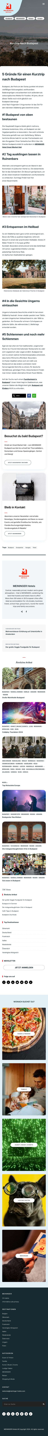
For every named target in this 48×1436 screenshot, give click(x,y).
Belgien (4, 1313)
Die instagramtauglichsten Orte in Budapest (20, 849)
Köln (35, 763)
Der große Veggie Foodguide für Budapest (17, 900)
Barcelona (16, 760)
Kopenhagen (7, 766)
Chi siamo (5, 1298)
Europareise (19, 547)
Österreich (6, 948)
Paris (12, 769)
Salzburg (6, 772)
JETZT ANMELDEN (24, 967)
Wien (16, 729)
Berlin (24, 760)
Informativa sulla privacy (10, 1302)
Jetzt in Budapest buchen (18, 462)
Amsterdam (6, 760)
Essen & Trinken (17, 691)
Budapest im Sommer (9, 903)
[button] (19, 396)
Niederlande (6, 944)
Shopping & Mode (8, 1379)
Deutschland (6, 932)
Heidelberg (28, 763)
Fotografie (15, 845)
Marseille (30, 766)
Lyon (31, 726)
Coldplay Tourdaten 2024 (12, 732)
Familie (26, 691)
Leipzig (22, 766)
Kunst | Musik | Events (19, 726)
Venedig (14, 772)
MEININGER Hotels (24, 585)
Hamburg (19, 763)
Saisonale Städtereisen (35, 769)
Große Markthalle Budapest (13, 697)
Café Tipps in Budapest (10, 911)
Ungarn (40, 18)
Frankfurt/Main (8, 763)
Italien (4, 940)
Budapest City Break (9, 915)
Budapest (9, 18)
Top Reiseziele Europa (11, 785)
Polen (4, 1346)
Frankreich (6, 936)
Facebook (26, 611)
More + (4, 782)
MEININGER (20, 18)
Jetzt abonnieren (14, 533)
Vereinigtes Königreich (10, 952)
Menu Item (4, 982)
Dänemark (6, 928)
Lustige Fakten (7, 1368)
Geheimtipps (15, 814)
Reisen (31, 18)
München (5, 729)
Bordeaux (31, 760)
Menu (43, 4)
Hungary (27, 547)
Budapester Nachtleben (11, 817)
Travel (34, 547)
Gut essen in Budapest (11, 881)
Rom (12, 729)
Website (21, 611)
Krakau (16, 766)
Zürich (25, 772)
